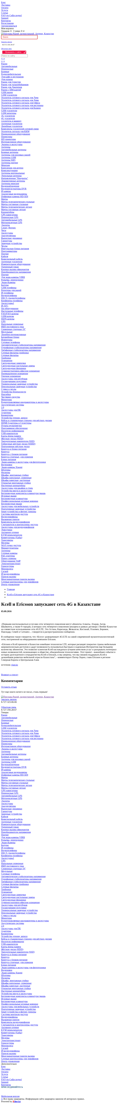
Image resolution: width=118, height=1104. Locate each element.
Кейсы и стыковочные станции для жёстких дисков (26, 420)
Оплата (4, 7)
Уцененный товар (10, 267)
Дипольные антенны (11, 175)
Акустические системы (12, 405)
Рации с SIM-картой (11, 90)
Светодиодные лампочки (13, 363)
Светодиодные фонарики (13, 368)
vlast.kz (14, 665)
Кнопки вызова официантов (15, 269)
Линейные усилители (11, 126)
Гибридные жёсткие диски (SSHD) (18, 444)
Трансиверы (7, 540)
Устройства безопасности (13, 392)
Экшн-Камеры (8, 282)
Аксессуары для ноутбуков (14, 378)
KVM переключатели (11, 535)
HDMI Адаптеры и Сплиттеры (16, 423)
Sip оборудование (9, 308)
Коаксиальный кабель (12, 259)
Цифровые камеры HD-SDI (14, 196)
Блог (3, 2)
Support (4, 18)
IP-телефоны (7, 293)
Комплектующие (9, 170)
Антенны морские (10, 183)
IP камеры (6, 191)
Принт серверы (8, 558)
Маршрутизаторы (9, 548)
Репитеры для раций (11, 290)
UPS (3, 321)
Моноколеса (7, 569)
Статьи (4, 13)
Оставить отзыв (9, 687)
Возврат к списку (9, 674)
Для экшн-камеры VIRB (13, 277)
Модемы (5, 543)
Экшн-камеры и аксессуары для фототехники (23, 462)
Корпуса (5, 451)
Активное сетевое (10, 532)
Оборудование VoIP (11, 561)
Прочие (5, 254)
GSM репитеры (8, 113)
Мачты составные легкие (13, 209)
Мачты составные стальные (14, 204)
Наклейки (6, 394)
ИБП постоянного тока (12, 326)
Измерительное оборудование (16, 264)
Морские (5, 165)
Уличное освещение (11, 376)
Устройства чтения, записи (14, 418)
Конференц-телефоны (12, 300)
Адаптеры (6, 412)
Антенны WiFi (8, 160)
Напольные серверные (12, 324)
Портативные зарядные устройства (18, 509)
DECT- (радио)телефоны (13, 298)
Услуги (4, 10)
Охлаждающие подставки (13, 381)
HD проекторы (8, 139)
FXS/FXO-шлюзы (10, 313)
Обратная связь (6, 48)
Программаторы (9, 251)
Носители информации (12, 431)
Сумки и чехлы (8, 389)
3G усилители (8, 116)
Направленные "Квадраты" (14, 178)
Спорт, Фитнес (8, 227)
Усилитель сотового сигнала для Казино (21, 108)
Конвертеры (7, 415)
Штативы (6, 470)
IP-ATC (4, 306)
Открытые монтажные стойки (16, 483)
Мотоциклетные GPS (11, 222)
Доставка (5, 5)
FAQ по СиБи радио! (11, 15)
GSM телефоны (8, 287)
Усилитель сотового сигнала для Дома (20, 100)
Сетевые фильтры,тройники (15, 352)
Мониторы (6, 399)
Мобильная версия (10, 1096)
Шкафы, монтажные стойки (15, 475)
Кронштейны (7, 212)
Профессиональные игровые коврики (19, 501)
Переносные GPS (9, 217)
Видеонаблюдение (10, 186)
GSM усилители (9, 95)
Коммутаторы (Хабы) (11, 537)
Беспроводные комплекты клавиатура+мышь (23, 493)
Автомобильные (9, 66)
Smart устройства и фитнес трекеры (18, 511)
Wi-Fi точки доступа (11, 545)
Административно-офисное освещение (20, 371)
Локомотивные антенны (13, 181)
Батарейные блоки (10, 337)
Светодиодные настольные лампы (18, 365)
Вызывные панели (10, 519)
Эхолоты (5, 225)
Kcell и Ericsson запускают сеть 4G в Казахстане (30, 594)
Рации (4, 63)
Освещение (6, 360)
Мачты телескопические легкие (16, 207)
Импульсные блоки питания (15, 248)
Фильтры (5, 472)
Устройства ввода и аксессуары (16, 490)
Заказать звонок (6, 42)
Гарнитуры (6, 241)
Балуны (5, 285)
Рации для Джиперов (11, 87)
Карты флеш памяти (11, 436)
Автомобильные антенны (13, 149)
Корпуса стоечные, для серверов (17, 457)
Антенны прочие (9, 162)
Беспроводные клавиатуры (14, 498)
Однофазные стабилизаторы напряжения (21, 347)
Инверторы (6, 339)
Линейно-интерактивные (13, 334)
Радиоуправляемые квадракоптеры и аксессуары (25, 402)
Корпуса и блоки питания (13, 449)
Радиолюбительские (11, 74)
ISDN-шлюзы (7, 319)
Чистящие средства (10, 397)
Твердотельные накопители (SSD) (18, 441)
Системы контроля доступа (14, 514)
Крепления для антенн (12, 168)
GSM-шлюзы (7, 316)
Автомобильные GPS (11, 220)
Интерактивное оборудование (16, 142)
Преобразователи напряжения (16, 272)
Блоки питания (8, 459)
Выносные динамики (11, 238)
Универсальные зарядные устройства (19, 384)
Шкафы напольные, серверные (16, 477)
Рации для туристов (11, 82)
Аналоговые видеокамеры (14, 194)
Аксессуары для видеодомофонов (17, 527)
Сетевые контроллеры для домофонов (19, 582)
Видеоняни (6, 464)
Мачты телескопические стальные (18, 201)
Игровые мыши (9, 496)
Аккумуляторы (8, 235)
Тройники (6, 358)
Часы (3, 230)
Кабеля (4, 256)
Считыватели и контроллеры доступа (19, 524)
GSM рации (7, 92)
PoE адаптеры (8, 556)
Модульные (7, 332)
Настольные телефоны (12, 311)
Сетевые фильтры (10, 355)
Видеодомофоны (9, 516)
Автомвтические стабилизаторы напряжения (23, 345)
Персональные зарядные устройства (19, 386)
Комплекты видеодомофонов (15, 522)
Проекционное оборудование (15, 134)
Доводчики (6, 529)
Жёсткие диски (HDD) (12, 438)
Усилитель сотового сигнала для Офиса (20, 103)
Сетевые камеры (9, 553)
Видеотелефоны (9, 295)
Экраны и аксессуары (11, 144)
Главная (11, 589)
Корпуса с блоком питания (14, 454)
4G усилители (8, 118)
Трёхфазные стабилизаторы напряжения (21, 350)
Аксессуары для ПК (11, 410)
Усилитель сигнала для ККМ (15, 131)
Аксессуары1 (7, 303)
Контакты (6, 20)
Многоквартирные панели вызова (18, 579)
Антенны (5, 147)
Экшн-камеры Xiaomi (11, 467)
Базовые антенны (9, 152)
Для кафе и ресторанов (12, 76)
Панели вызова (8, 576)
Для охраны (7, 79)
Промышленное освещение (14, 373)
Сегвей (4, 571)
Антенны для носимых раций (15, 155)
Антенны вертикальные (13, 173)
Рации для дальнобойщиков (14, 84)
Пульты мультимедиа (11, 425)
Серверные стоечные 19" (13, 329)
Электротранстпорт (10, 563)
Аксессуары (7, 233)
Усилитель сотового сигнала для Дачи (19, 97)
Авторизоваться (9, 26)
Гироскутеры (7, 566)
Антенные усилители (11, 123)
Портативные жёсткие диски (15, 446)
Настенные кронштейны (13, 485)
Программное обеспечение (14, 428)
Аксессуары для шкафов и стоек (17, 488)
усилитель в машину (11, 121)
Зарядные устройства (11, 243)
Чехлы (4, 246)
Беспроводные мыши (11, 503)
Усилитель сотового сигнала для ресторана (22, 105)
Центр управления (10, 584)
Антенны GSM (8, 157)
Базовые (5, 71)
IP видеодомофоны (10, 574)
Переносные (7, 69)
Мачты (4, 199)
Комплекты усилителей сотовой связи (20, 129)
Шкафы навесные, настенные (15, 480)
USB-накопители (9, 433)
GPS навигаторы (9, 214)
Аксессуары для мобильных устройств (20, 506)
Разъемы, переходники (12, 280)
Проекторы (6, 136)
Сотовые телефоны (10, 342)
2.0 (2, 407)
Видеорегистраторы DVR (13, 188)
